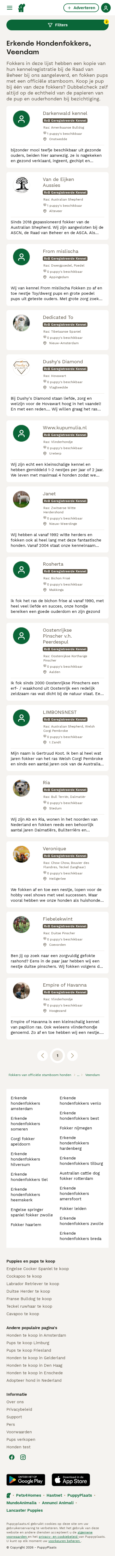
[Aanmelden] (106, 8)
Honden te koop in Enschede (34, 1372)
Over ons (15, 1401)
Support (14, 1417)
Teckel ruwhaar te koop (29, 1306)
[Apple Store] (70, 1479)
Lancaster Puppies (24, 1510)
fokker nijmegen (76, 1128)
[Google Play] (25, 1479)
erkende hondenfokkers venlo (80, 1101)
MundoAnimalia (21, 1502)
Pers (10, 1424)
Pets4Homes (28, 1495)
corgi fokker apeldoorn (23, 1141)
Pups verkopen (20, 1439)
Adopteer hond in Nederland (34, 1380)
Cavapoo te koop (22, 1313)
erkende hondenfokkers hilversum (25, 1159)
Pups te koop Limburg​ (27, 1342)
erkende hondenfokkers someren (25, 1124)
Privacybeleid (19, 1409)
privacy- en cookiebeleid (59, 1537)
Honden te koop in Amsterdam (36, 1335)
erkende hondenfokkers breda (80, 1236)
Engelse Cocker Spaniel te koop (37, 1268)
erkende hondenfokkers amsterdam (25, 1103)
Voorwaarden (19, 1432)
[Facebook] (11, 1457)
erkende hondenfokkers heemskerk (25, 1194)
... (78, 1075)
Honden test (18, 1447)
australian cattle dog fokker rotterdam (80, 1176)
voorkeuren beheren (64, 1541)
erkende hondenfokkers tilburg (81, 1161)
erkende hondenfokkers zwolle (81, 1221)
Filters (81, 23)
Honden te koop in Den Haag (34, 1365)
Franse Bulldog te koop (29, 1298)
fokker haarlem (26, 1224)
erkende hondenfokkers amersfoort (74, 1193)
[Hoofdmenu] (9, 7)
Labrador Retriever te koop (32, 1283)
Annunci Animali (58, 1502)
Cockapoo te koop (24, 1276)
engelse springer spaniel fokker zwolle (32, 1212)
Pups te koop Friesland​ (28, 1350)
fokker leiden (73, 1208)
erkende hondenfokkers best (79, 1116)
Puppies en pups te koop (30, 1261)
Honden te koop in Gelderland (35, 1357)
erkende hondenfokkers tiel (29, 1177)
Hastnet (54, 1495)
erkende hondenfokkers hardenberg (74, 1143)
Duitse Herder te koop (28, 1291)
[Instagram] (23, 1457)
